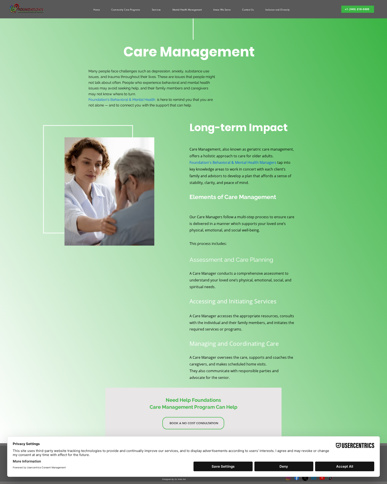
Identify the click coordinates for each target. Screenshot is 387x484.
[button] (187, 9)
